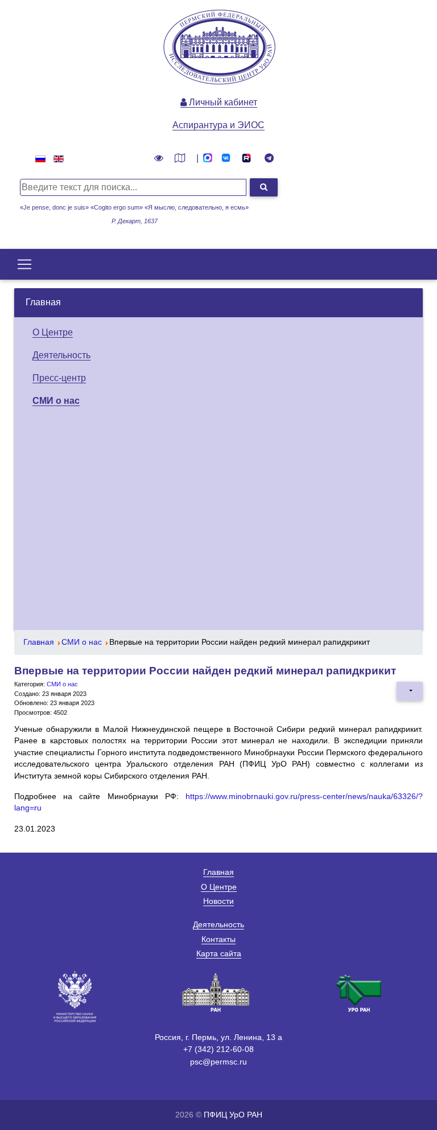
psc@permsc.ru (218, 1061)
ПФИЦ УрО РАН (233, 1114)
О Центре (52, 332)
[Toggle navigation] (24, 264)
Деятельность (61, 355)
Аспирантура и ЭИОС (218, 125)
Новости (218, 901)
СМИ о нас (56, 401)
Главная (43, 302)
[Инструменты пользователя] (410, 691)
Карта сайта (218, 953)
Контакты (218, 939)
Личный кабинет (222, 102)
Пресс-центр (59, 378)
